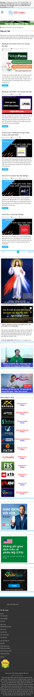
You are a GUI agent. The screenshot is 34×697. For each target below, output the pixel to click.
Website (22, 431)
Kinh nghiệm (4, 618)
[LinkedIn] (15, 675)
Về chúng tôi (3, 616)
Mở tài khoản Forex (5, 626)
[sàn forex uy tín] (17, 22)
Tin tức (2, 657)
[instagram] (22, 675)
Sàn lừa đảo (3, 632)
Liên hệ (2, 621)
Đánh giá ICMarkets (22, 412)
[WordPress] (20, 675)
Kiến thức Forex (4, 646)
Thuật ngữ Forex (5, 653)
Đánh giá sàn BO (17, 48)
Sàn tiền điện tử (4, 640)
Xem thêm (5, 85)
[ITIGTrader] (17, 12)
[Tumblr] (18, 675)
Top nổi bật (3, 637)
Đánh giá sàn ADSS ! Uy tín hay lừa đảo (17, 92)
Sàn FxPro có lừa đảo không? (13, 214)
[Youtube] (17, 675)
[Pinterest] (13, 675)
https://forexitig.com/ (12, 604)
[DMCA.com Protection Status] (5, 664)
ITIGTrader (15, 673)
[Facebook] (11, 675)
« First (3, 252)
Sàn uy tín (25, 48)
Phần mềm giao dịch (6, 651)
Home (3, 27)
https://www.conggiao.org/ (23, 340)
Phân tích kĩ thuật (5, 648)
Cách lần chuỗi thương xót (9, 304)
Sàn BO (2, 643)
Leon (27, 673)
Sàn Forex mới (4, 634)
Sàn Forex (9, 27)
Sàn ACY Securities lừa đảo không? (15, 176)
